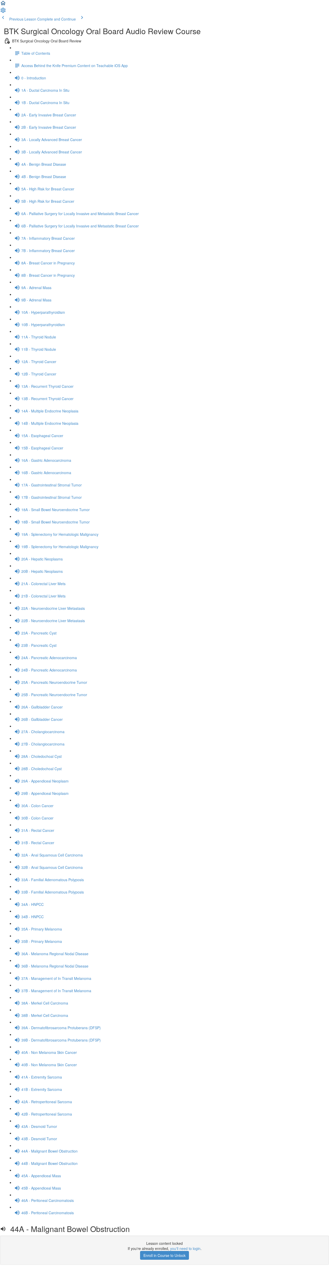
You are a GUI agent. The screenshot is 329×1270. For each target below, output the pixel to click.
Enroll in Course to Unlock (164, 1255)
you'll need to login (185, 1248)
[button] (3, 4)
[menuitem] (3, 11)
